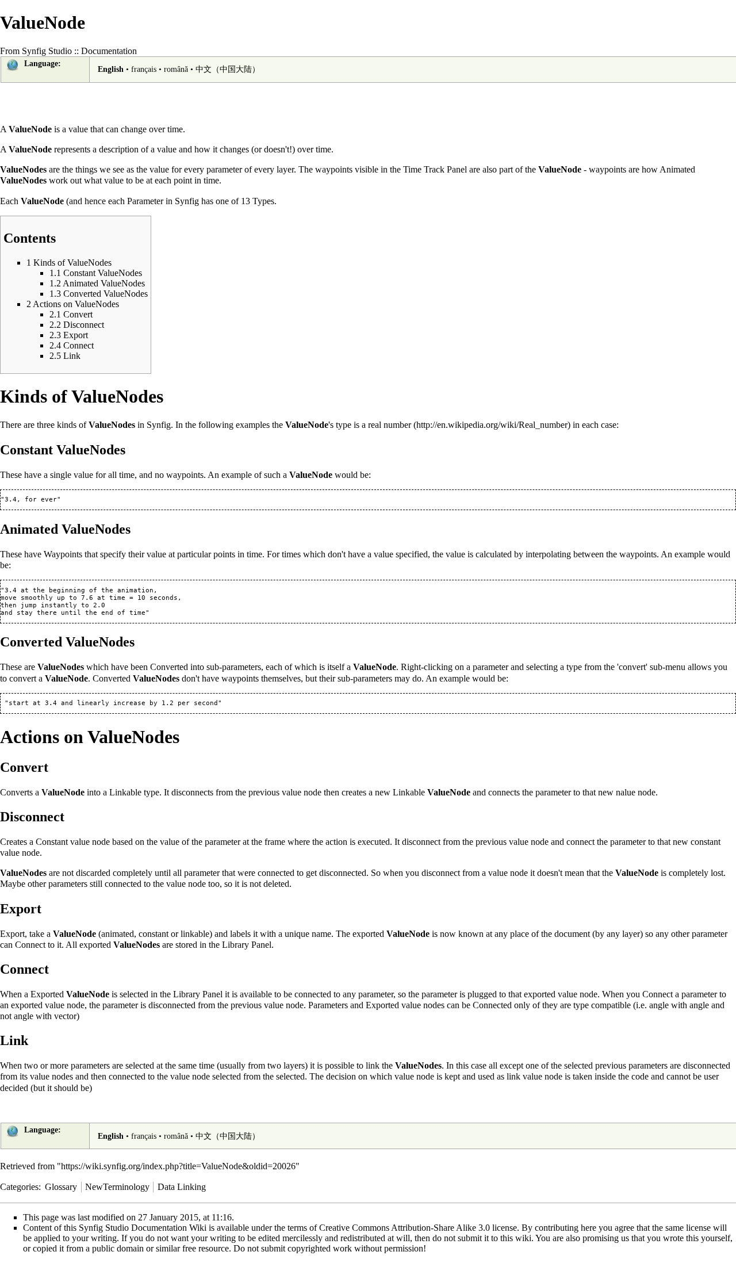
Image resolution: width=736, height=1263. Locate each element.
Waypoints (63, 554)
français (143, 69)
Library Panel (246, 945)
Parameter (145, 201)
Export (12, 934)
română (176, 69)
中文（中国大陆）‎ (227, 69)
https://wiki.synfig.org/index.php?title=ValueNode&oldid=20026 (178, 1166)
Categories (19, 1187)
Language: (42, 63)
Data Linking (182, 1187)
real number (389, 425)
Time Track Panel (435, 169)
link (372, 1065)
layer (285, 169)
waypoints (333, 169)
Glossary (61, 1187)
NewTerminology (117, 1187)
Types (263, 201)
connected (312, 994)
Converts (16, 792)
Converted (169, 667)
